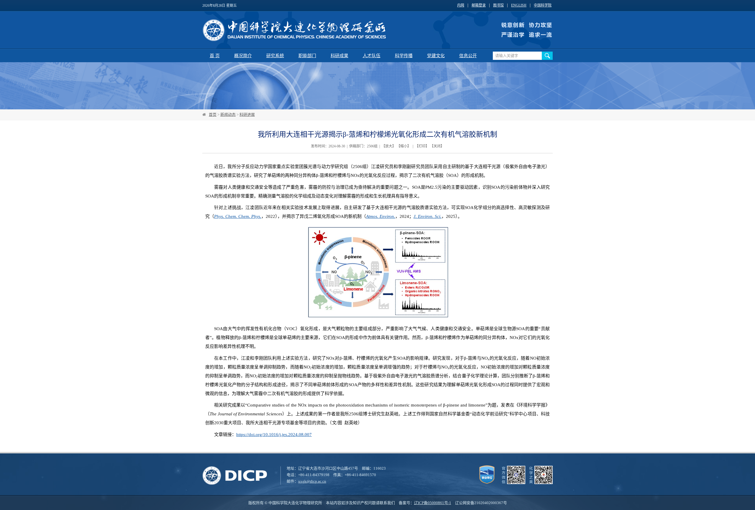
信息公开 (468, 55)
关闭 (437, 146)
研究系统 (275, 55)
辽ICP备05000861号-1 (432, 503)
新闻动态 (228, 114)
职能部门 (307, 55)
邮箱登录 (479, 5)
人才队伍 (371, 55)
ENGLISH (518, 5)
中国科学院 (543, 5)
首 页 (215, 55)
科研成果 (339, 55)
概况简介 (243, 55)
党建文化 (436, 55)
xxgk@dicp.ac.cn (312, 481)
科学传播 (404, 55)
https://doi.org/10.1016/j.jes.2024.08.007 (274, 434)
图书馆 (498, 5)
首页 (212, 114)
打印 (422, 146)
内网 (460, 5)
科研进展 (247, 114)
